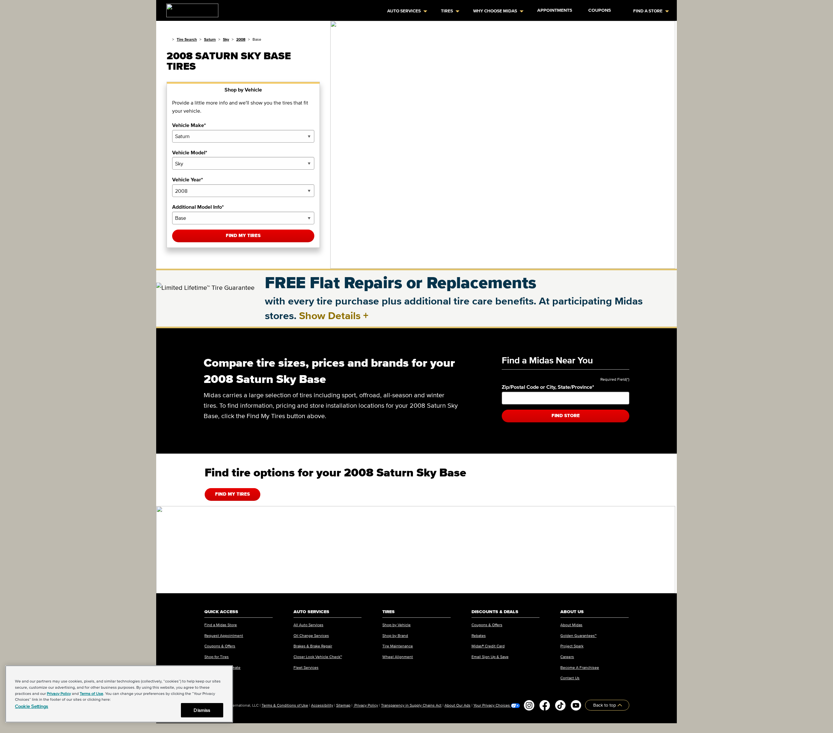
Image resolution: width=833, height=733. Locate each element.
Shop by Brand (395, 635)
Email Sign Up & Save (490, 657)
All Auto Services (308, 625)
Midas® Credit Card (488, 646)
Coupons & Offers (219, 646)
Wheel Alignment (397, 657)
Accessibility (322, 705)
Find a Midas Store (220, 625)
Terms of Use (91, 693)
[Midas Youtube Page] (576, 705)
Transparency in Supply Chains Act (411, 705)
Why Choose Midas (495, 10)
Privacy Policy (365, 705)
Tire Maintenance (397, 646)
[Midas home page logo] (189, 8)
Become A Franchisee (579, 667)
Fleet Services (306, 667)
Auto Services (404, 10)
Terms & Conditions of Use (285, 705)
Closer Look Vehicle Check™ (318, 657)
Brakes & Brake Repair (313, 646)
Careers (567, 657)
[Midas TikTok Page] (560, 705)
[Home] (168, 39)
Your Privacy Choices (492, 705)
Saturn (210, 39)
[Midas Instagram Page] (529, 705)
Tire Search (187, 39)
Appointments (554, 10)
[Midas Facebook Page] (544, 705)
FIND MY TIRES (232, 494)
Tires (447, 10)
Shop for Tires (216, 657)
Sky (226, 39)
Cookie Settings (31, 706)
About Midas (571, 625)
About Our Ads (457, 705)
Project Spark (571, 646)
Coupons (599, 10)
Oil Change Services (311, 635)
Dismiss (202, 710)
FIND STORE (566, 415)
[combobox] (243, 136)
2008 (240, 39)
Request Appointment (223, 635)
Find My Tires (243, 235)
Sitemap (343, 705)
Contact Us (570, 678)
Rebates (478, 635)
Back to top (605, 705)
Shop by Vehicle (396, 625)
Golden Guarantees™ (578, 635)
